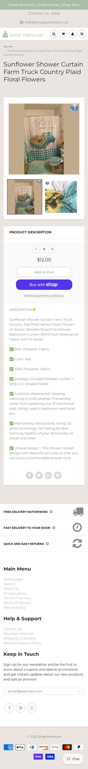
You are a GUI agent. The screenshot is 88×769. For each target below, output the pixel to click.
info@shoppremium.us (46, 22)
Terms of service (17, 598)
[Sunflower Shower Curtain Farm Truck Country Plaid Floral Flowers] (44, 139)
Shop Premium (49, 736)
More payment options (44, 295)
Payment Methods (19, 633)
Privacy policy (15, 593)
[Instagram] (31, 707)
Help (55, 13)
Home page (13, 579)
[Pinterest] (20, 707)
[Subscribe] (78, 691)
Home (8, 46)
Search (9, 584)
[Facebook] (9, 707)
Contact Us (38, 13)
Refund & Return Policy (23, 643)
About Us (11, 589)
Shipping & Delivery (20, 638)
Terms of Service (17, 603)
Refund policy (15, 607)
